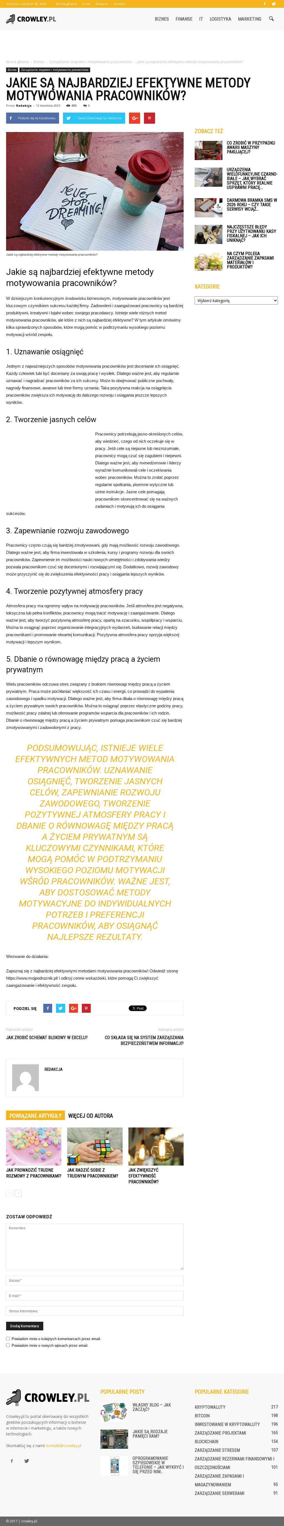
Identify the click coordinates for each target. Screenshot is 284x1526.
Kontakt (119, 4)
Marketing (249, 19)
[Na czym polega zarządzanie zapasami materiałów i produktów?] (208, 261)
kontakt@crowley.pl (63, 1445)
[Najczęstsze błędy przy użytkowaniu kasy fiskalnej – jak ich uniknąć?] (208, 234)
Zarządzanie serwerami (219, 1493)
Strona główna (66, 4)
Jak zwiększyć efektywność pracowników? (143, 1175)
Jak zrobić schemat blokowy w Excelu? (47, 1037)
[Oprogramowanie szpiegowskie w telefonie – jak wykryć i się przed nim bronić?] (114, 1465)
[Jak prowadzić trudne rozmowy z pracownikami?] (33, 1146)
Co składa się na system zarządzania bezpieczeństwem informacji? (144, 1040)
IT (201, 19)
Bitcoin (202, 1415)
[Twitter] (274, 4)
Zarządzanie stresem (217, 1450)
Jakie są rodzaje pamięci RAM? (150, 1434)
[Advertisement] (142, 45)
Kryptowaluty (210, 1407)
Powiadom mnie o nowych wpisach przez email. (50, 1345)
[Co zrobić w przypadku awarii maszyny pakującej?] (208, 150)
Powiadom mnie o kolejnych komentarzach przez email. (56, 1339)
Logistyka (220, 19)
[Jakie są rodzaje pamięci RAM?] (114, 1439)
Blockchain (206, 1441)
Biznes (162, 19)
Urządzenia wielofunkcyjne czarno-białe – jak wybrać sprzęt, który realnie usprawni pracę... (252, 178)
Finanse (184, 19)
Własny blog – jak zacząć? (152, 1407)
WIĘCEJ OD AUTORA (90, 1115)
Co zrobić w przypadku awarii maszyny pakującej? (251, 147)
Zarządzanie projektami (220, 1433)
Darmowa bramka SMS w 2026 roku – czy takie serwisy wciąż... (252, 205)
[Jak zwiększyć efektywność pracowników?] (156, 1146)
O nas (86, 4)
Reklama (102, 4)
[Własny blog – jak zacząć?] (114, 1412)
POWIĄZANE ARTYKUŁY (35, 1115)
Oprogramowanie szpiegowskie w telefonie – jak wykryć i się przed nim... (158, 1465)
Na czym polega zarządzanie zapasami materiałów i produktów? (250, 260)
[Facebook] (264, 4)
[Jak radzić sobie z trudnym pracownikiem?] (94, 1146)
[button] (271, 19)
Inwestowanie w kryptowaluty (227, 1424)
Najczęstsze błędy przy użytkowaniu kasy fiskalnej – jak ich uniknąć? (251, 233)
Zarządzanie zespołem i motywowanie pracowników (54, 70)
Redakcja (24, 105)
